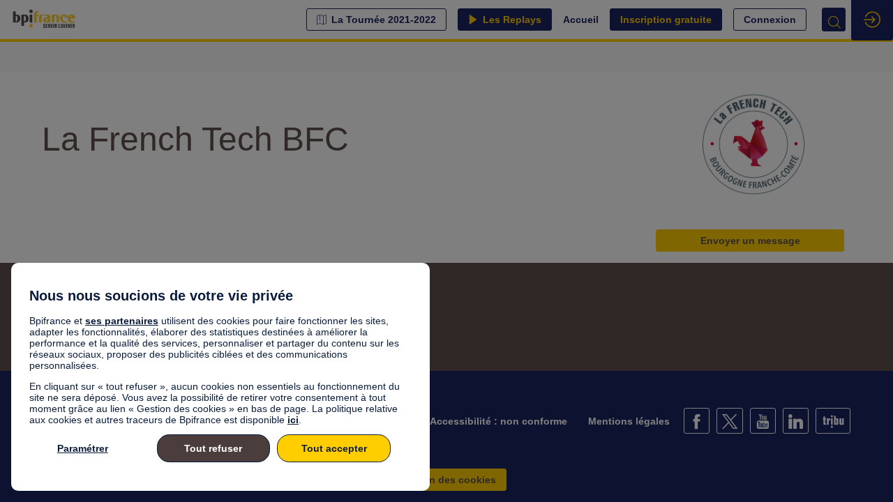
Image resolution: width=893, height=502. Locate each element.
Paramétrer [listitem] (82, 448)
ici (293, 419)
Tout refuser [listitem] (213, 448)
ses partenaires (121, 320)
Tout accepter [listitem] (334, 448)
